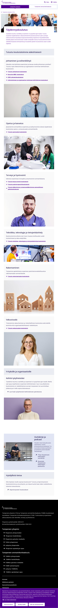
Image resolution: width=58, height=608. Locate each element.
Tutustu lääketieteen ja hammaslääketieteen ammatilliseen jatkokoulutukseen (25, 188)
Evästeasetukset (8, 604)
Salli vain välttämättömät (36, 604)
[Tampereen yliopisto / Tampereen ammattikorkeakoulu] (10, 2)
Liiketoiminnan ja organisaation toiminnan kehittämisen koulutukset (28, 80)
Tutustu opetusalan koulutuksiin (17, 132)
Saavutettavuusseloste (9, 585)
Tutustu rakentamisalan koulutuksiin (18, 276)
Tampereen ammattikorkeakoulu (43, 6)
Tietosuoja (5, 588)
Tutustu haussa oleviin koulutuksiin (18, 181)
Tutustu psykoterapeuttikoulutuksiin (18, 184)
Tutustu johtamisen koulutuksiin (17, 71)
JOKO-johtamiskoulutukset (15, 77)
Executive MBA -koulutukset (16, 74)
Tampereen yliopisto (15, 6)
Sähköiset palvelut (8, 582)
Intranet (4, 579)
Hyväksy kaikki (22, 604)
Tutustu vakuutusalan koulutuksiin (18, 328)
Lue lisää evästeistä (10, 599)
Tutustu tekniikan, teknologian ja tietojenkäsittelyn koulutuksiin (27, 241)
